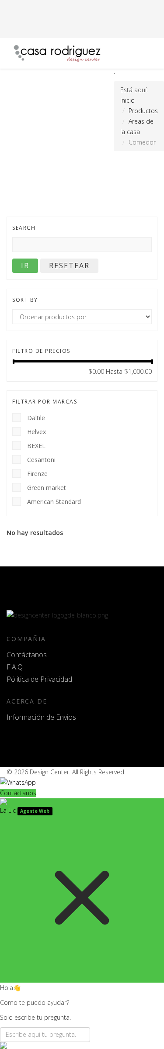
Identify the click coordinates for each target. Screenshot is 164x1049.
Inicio (127, 100)
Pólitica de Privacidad (39, 679)
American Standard (54, 501)
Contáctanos (27, 654)
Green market (46, 487)
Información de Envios (41, 717)
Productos (143, 111)
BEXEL (36, 445)
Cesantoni (41, 459)
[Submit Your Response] (82, 1045)
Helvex (36, 431)
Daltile (36, 417)
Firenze (37, 473)
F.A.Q (15, 667)
